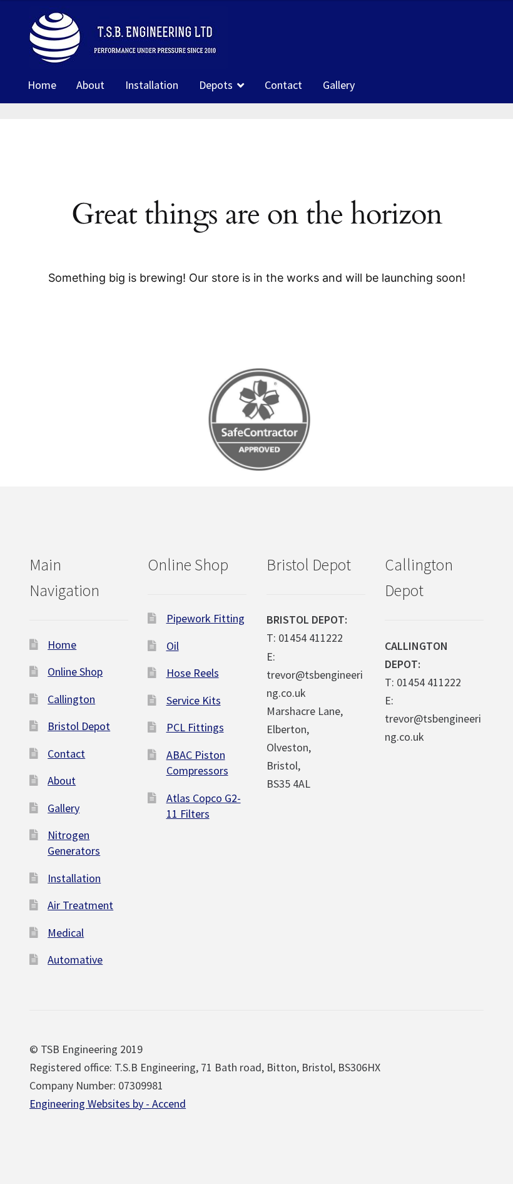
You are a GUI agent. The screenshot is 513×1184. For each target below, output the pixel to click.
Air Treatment (80, 905)
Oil (172, 646)
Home (42, 85)
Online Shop (75, 671)
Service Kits (193, 700)
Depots (216, 85)
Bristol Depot (79, 726)
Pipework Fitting (205, 618)
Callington (71, 699)
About (90, 85)
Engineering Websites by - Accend (107, 1103)
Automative (75, 959)
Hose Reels (192, 673)
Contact (283, 85)
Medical (66, 932)
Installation (151, 85)
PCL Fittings (195, 727)
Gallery (339, 85)
